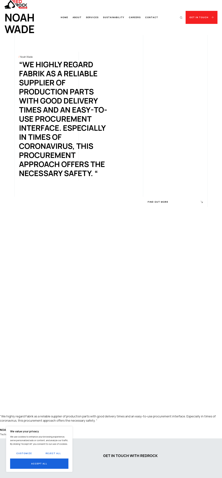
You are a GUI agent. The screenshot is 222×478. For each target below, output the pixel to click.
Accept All (39, 463)
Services (92, 17)
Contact (151, 17)
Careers (135, 17)
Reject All (53, 453)
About (77, 17)
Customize (24, 453)
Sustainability (113, 17)
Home (64, 17)
